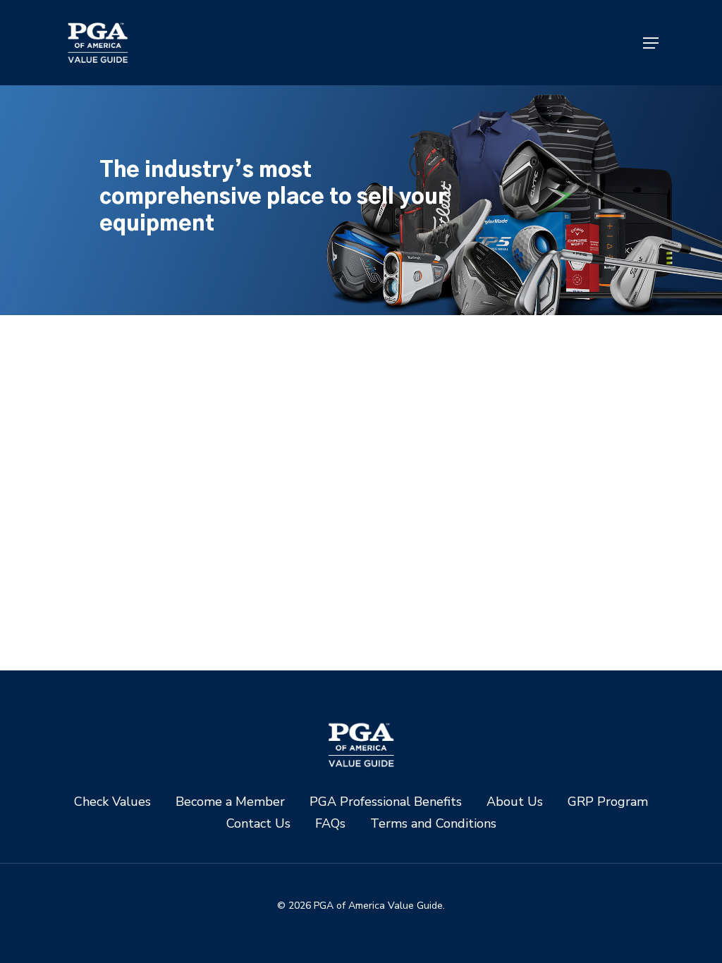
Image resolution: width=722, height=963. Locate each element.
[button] (651, 43)
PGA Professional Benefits (386, 802)
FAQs (330, 824)
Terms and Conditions (433, 824)
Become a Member (230, 802)
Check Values (112, 802)
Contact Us (258, 824)
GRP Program (608, 802)
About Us (515, 802)
